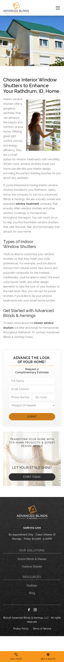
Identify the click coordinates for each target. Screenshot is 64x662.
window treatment (27, 203)
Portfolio (32, 585)
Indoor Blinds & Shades (32, 559)
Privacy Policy (21, 628)
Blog (32, 593)
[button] (56, 8)
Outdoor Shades (32, 566)
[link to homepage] (16, 7)
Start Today (32, 476)
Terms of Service (42, 628)
